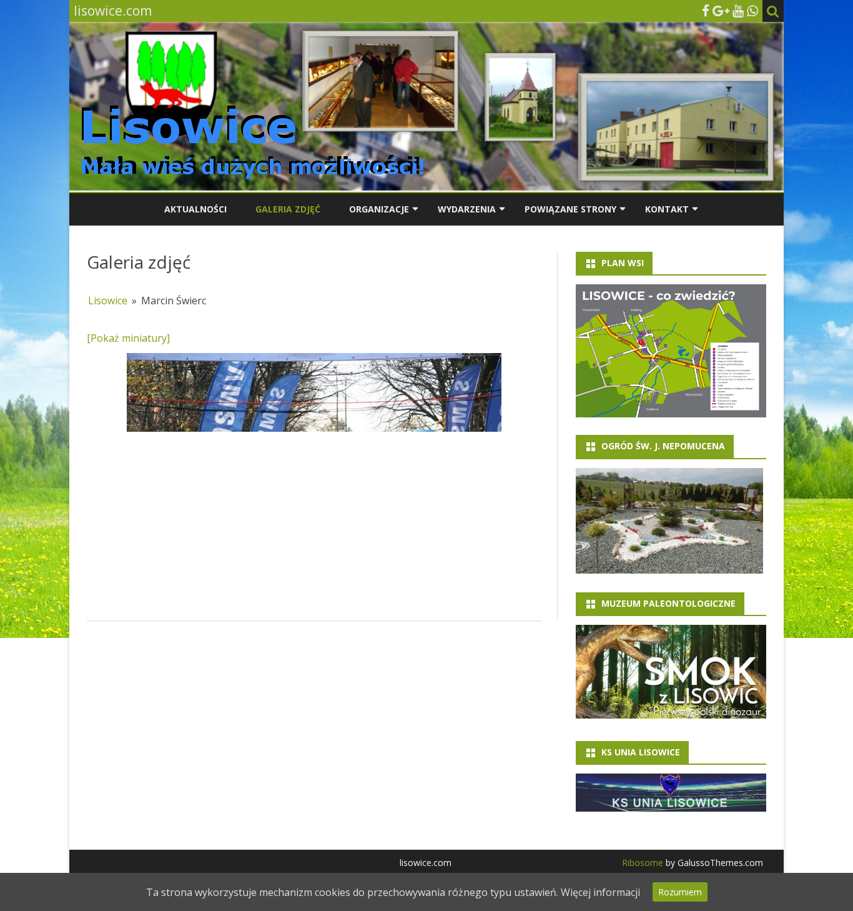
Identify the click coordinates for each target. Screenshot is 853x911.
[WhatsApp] (752, 10)
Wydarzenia (467, 209)
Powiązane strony (570, 209)
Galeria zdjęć (287, 209)
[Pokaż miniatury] (128, 338)
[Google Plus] (720, 10)
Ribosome (642, 863)
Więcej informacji (600, 892)
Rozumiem (680, 892)
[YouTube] (738, 10)
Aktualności (195, 209)
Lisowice (107, 300)
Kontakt (667, 209)
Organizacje (379, 209)
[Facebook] (705, 10)
